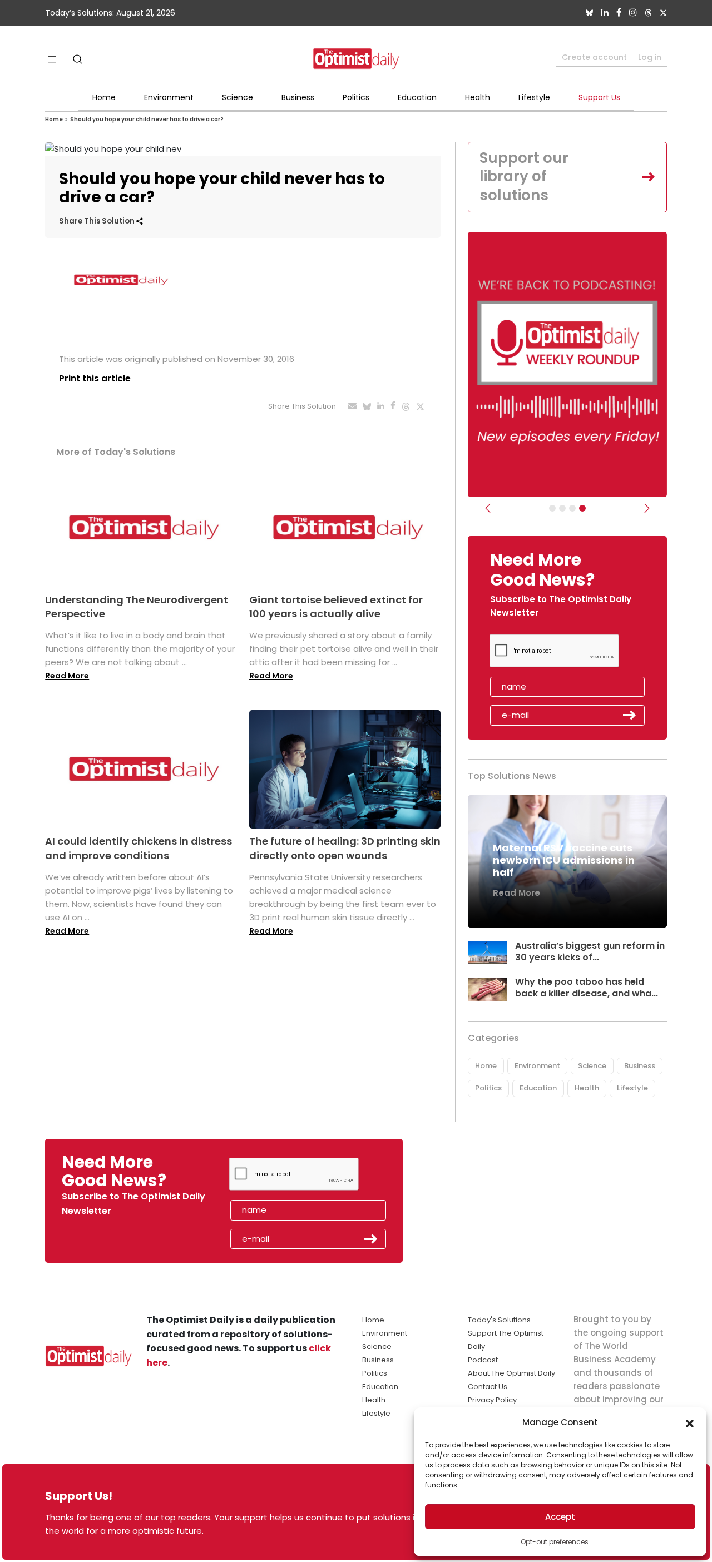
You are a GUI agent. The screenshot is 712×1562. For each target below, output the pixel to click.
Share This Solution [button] (97, 221)
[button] (689, 1422)
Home (104, 97)
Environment (169, 97)
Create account (594, 57)
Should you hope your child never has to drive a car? (147, 119)
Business (297, 97)
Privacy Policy (492, 1400)
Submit (629, 715)
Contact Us (487, 1386)
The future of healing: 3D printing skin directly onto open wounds (345, 848)
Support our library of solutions (523, 177)
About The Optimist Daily (511, 1373)
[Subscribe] (552, 508)
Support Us (599, 97)
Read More (67, 675)
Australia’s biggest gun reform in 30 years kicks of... (590, 951)
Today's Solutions (499, 1320)
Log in (649, 57)
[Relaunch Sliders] (582, 508)
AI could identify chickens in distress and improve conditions (138, 848)
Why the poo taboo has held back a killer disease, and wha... (586, 987)
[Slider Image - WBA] (562, 508)
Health (477, 97)
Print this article (95, 378)
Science (237, 97)
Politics (356, 97)
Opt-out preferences (555, 1541)
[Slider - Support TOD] (572, 508)
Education (417, 97)
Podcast (483, 1360)
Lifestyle (534, 97)
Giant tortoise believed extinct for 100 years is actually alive (336, 607)
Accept (560, 1517)
